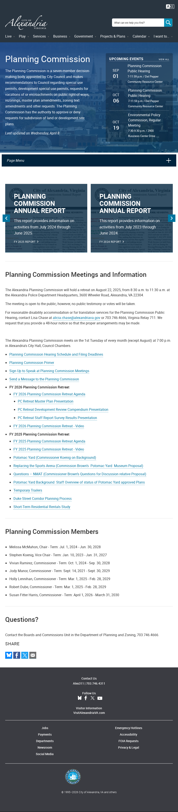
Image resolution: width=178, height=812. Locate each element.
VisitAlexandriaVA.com (89, 713)
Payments (45, 734)
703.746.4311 (95, 683)
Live (8, 36)
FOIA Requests (128, 741)
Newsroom (45, 747)
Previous (6, 218)
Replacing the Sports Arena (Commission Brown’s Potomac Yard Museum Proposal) (78, 465)
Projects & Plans (112, 36)
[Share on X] (24, 655)
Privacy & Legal (128, 747)
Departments (45, 741)
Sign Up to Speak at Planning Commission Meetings (49, 370)
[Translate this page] (170, 6)
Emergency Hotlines (128, 728)
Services (39, 36)
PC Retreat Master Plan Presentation (45, 401)
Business (60, 36)
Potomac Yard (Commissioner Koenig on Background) (54, 457)
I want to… (161, 36)
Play (22, 36)
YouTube (99, 698)
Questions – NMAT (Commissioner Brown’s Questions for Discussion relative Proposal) (79, 474)
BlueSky (79, 698)
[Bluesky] (8, 655)
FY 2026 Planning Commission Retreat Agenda (49, 394)
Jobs (44, 728)
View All (164, 59)
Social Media (45, 754)
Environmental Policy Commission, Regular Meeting (144, 120)
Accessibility (128, 734)
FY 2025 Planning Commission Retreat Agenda (49, 441)
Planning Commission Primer (31, 362)
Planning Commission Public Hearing (145, 68)
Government (83, 36)
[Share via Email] (32, 655)
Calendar (139, 36)
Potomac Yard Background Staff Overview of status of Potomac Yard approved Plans (79, 482)
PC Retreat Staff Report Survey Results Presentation (57, 417)
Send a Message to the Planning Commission (44, 379)
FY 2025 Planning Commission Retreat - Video (48, 449)
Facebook (85, 698)
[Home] (26, 22)
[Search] (168, 22)
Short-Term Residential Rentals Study (41, 506)
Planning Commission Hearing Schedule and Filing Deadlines (56, 354)
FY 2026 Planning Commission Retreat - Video (48, 426)
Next (171, 218)
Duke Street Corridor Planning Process (42, 498)
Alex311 (78, 683)
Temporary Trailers (27, 490)
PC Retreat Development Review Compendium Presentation (63, 409)
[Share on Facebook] (16, 655)
